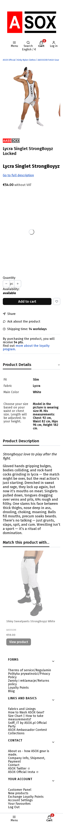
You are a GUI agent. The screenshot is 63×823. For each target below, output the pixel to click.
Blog (11, 691)
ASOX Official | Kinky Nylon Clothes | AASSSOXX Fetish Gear (31, 60)
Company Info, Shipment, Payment (26, 759)
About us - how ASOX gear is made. (28, 752)
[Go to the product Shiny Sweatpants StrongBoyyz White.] (31, 584)
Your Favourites (19, 804)
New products (18, 793)
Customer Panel (19, 790)
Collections (16, 733)
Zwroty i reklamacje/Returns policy (28, 682)
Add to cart (27, 301)
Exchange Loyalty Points (26, 797)
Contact (13, 765)
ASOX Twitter (17, 768)
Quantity (9, 278)
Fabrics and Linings (22, 709)
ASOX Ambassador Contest (27, 730)
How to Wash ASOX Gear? (26, 712)
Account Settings (20, 800)
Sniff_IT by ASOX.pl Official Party (27, 724)
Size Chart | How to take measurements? (25, 717)
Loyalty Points (18, 688)
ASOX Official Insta (22, 772)
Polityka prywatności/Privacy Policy (29, 675)
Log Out (14, 807)
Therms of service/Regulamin (29, 670)
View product (18, 642)
